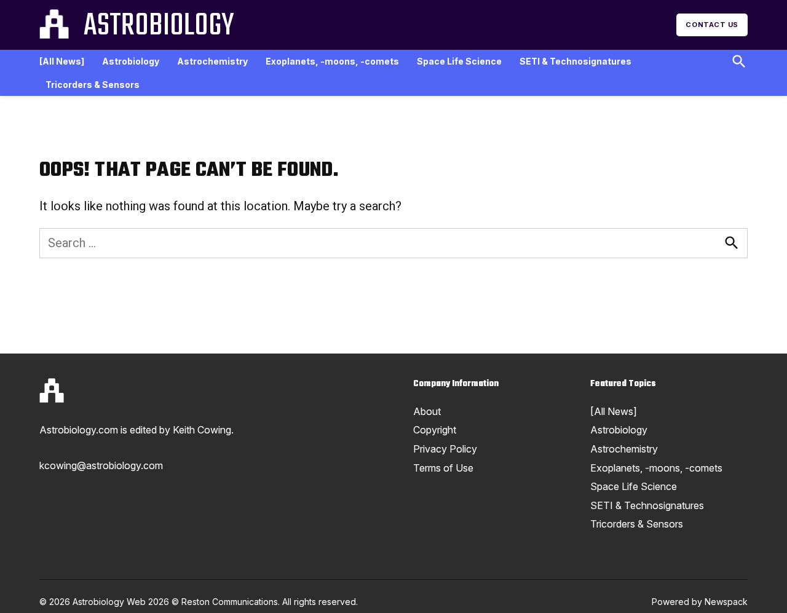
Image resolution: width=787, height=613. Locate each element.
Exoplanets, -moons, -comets (332, 61)
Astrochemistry (212, 61)
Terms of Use (443, 468)
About (427, 411)
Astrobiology (159, 26)
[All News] (61, 61)
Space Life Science (459, 61)
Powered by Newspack (700, 601)
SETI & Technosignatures (575, 61)
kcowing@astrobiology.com (101, 465)
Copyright (434, 430)
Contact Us (712, 24)
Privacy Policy (445, 449)
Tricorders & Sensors (92, 84)
